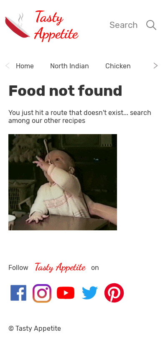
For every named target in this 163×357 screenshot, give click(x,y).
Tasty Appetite (56, 24)
